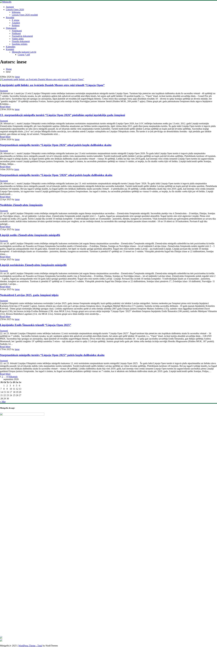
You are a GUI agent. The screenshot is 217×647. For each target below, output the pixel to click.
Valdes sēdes (18, 38)
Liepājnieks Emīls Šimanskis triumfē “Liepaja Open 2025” (35, 325)
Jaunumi (10, 7)
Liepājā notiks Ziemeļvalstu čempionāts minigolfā (30, 235)
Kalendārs (10, 46)
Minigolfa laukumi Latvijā (24, 52)
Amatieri (16, 23)
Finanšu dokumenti (21, 41)
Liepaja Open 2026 (15, 9)
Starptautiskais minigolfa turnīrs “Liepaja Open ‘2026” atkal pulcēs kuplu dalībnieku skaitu (56, 175)
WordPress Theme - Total (30, 645)
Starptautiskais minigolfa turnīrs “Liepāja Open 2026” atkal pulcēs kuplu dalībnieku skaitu (55, 145)
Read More (5, 106)
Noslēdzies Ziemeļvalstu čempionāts (21, 205)
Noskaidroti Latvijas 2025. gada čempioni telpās (29, 295)
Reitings (15, 25)
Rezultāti (10, 17)
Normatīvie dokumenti (22, 36)
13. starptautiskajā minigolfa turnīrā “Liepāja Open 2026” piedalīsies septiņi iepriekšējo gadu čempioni (62, 115)
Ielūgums (16, 12)
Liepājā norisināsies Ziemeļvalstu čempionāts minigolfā (33, 265)
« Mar (3, 401)
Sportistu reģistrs (19, 44)
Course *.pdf (24, 54)
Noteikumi (17, 30)
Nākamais (13, 376)
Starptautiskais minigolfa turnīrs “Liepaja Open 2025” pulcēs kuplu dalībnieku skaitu (52, 355)
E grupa (15, 20)
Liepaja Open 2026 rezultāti (25, 15)
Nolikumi (16, 33)
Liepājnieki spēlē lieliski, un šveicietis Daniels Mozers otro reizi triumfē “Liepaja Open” (52, 85)
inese (17, 76)
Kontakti (10, 49)
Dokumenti (11, 28)
